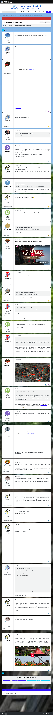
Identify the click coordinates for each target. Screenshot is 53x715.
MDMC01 (7, 216)
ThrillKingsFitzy (7, 278)
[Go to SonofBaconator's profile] (7, 182)
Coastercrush (7, 417)
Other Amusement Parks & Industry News (23, 25)
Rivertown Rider (7, 432)
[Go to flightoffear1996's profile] (7, 225)
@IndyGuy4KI (17, 108)
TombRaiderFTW (7, 465)
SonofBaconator (7, 186)
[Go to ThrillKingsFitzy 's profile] (7, 274)
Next (7, 30)
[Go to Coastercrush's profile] (7, 413)
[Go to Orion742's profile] (3, 25)
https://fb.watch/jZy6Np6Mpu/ (20, 513)
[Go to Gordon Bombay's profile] (7, 291)
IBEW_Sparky (7, 136)
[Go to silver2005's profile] (7, 167)
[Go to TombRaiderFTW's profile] (7, 462)
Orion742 (6, 25)
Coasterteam (7, 67)
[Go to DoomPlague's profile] (7, 147)
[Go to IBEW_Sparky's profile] (7, 132)
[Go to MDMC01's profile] (7, 212)
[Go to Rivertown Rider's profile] (7, 429)
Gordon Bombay (7, 294)
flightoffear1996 (7, 229)
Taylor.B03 (8, 482)
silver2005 (8, 171)
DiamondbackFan (7, 245)
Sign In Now (38, 680)
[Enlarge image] (32, 575)
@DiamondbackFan (43, 405)
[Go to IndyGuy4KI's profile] (7, 48)
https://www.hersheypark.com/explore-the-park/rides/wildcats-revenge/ (28, 241)
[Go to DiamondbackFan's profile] (7, 241)
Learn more (2, 1)
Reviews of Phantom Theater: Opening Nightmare (12, 18)
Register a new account (14, 680)
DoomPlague (7, 151)
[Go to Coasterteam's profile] (7, 63)
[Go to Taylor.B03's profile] (7, 478)
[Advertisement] (26, 701)
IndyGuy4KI (7, 52)
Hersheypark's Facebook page (24, 529)
